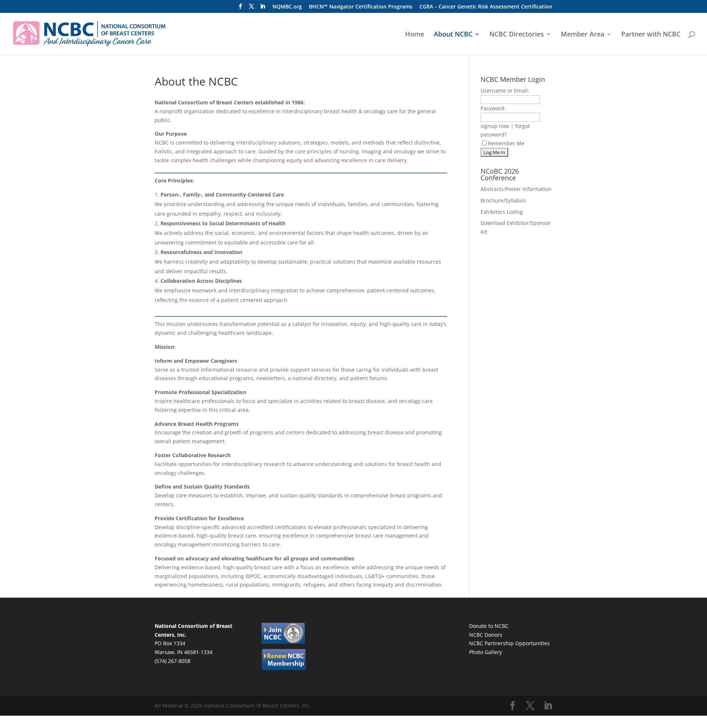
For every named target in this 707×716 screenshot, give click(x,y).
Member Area (582, 34)
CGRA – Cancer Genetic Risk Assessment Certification (485, 7)
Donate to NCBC (489, 625)
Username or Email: (505, 90)
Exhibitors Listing (502, 211)
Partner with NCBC (650, 34)
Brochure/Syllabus (503, 200)
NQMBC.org (287, 7)
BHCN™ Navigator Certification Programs (360, 7)
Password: (493, 108)
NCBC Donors (485, 634)
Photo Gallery (485, 652)
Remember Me (506, 143)
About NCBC (453, 34)
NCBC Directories (516, 34)
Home (414, 34)
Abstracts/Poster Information (516, 188)
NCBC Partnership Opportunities (509, 643)
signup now (495, 125)
